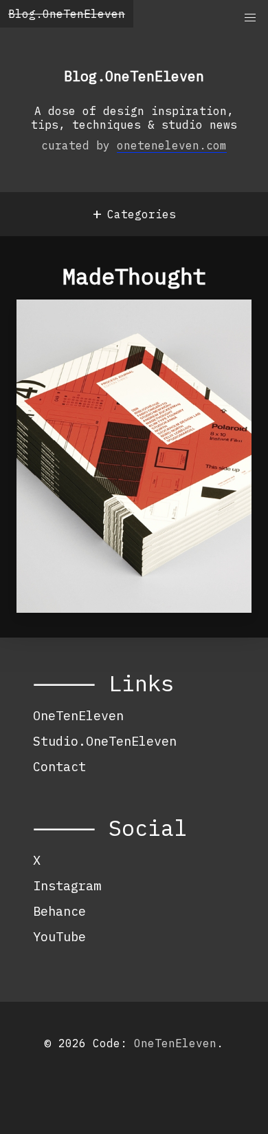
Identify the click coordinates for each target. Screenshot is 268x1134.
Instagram (67, 885)
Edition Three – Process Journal (126, 336)
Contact (59, 766)
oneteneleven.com (172, 145)
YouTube (59, 936)
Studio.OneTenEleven (105, 741)
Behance (59, 911)
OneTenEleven (78, 715)
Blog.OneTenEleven (66, 14)
